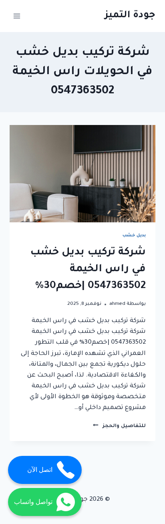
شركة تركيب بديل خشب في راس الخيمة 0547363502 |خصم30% (88, 269)
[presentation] (82, 173)
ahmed (117, 304)
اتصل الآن (39, 469)
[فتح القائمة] (17, 16)
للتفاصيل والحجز (119, 426)
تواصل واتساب (33, 501)
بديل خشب (134, 235)
